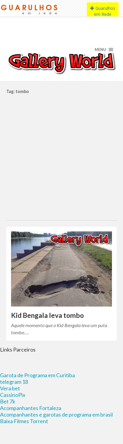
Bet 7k (7, 401)
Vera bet (10, 388)
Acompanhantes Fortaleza (30, 408)
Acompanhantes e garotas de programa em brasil (56, 414)
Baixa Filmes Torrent (24, 421)
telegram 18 (14, 381)
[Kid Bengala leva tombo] (61, 269)
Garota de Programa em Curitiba (37, 375)
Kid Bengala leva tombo (47, 315)
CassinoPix (12, 395)
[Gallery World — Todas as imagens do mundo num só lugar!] (61, 62)
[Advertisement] (61, 155)
